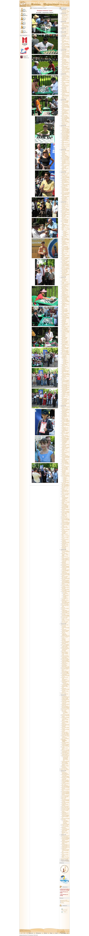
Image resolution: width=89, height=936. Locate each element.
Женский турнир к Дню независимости (65, 485)
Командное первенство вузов (65, 813)
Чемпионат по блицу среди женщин (66, 847)
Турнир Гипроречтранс (65, 732)
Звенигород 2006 (65, 796)
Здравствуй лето (65, 647)
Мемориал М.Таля (65, 295)
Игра (51, 933)
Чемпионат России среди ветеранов (65, 440)
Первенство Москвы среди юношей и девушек (65, 448)
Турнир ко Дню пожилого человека (65, 209)
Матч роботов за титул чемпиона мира (65, 222)
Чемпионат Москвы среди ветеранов (65, 264)
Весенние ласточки (65, 749)
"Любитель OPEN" (65, 71)
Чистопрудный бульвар (65, 235)
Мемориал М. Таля (65, 707)
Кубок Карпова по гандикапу (65, 540)
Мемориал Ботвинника (64, 321)
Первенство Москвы (65, 133)
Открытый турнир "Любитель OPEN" (65, 101)
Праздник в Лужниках (64, 336)
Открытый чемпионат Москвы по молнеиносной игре (65, 850)
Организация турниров (65, 901)
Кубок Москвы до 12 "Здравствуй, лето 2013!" (65, 194)
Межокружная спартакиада (64, 504)
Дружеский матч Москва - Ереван (65, 652)
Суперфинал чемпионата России (65, 415)
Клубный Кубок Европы (64, 431)
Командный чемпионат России (65, 242)
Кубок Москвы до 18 (65, 257)
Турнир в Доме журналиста (64, 665)
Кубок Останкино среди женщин (65, 342)
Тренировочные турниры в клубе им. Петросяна (65, 62)
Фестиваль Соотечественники (65, 466)
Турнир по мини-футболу (65, 632)
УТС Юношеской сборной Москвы (65, 247)
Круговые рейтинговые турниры (64, 153)
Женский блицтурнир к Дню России (65, 217)
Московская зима (65, 624)
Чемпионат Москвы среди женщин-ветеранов (65, 390)
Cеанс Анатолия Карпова (65, 495)
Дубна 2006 (64, 797)
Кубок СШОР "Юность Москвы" (65, 121)
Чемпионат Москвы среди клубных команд (65, 842)
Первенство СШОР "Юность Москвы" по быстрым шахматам (65, 131)
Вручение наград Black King (65, 287)
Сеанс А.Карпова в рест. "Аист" (65, 784)
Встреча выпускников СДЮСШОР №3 (65, 772)
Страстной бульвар (65, 231)
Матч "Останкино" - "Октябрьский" (65, 328)
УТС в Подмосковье (65, 795)
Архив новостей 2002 (65, 769)
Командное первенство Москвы (65, 274)
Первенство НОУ (65, 825)
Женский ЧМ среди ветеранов (65, 803)
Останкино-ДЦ (64, 515)
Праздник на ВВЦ (65, 672)
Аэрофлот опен (65, 270)
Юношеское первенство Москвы (65, 724)
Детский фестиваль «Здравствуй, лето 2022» (65, 23)
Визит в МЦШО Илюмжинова (64, 338)
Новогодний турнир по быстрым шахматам (65, 51)
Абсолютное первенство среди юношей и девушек (65, 815)
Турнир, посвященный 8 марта (65, 748)
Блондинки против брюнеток (65, 377)
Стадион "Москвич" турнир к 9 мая (65, 646)
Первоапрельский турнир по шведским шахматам (65, 374)
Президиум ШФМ (65, 258)
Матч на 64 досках (65, 604)
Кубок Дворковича (65, 474)
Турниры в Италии (65, 608)
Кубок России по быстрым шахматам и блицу (65, 551)
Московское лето (65, 353)
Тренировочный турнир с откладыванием (65, 103)
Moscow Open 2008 (65, 714)
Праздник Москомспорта (64, 188)
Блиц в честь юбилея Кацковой (65, 671)
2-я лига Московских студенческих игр (65, 570)
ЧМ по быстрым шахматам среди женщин (65, 722)
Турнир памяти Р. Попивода (65, 643)
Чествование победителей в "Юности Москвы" (65, 299)
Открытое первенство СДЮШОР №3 (64, 634)
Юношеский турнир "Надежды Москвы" (65, 136)
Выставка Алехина (65, 806)
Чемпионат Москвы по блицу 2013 (65, 185)
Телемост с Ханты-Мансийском (65, 460)
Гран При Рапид (65, 621)
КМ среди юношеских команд (65, 615)
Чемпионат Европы (65, 511)
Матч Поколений (65, 174)
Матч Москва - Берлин (64, 306)
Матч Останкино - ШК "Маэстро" (65, 577)
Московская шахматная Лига (65, 455)
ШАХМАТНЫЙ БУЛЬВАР (64, 357)
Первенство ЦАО (65, 658)
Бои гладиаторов (65, 30)
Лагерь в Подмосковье (64, 610)
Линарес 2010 (64, 526)
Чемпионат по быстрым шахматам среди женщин (65, 845)
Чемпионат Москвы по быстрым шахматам (65, 319)
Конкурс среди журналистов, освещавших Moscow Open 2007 (65, 758)
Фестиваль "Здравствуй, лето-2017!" (64, 88)
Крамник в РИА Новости (64, 325)
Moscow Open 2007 (65, 755)
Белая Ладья (64, 378)
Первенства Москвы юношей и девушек (65, 792)
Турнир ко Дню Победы (64, 365)
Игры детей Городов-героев (65, 112)
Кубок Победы (64, 115)
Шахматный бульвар (66, 192)
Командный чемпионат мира (65, 544)
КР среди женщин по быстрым (65, 285)
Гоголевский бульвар (65, 233)
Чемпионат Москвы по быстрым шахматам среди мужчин (65, 719)
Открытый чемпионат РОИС (65, 427)
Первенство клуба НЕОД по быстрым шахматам (66, 822)
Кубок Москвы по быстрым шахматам (65, 706)
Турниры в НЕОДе (65, 765)
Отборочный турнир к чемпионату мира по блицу (65, 393)
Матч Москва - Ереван (64, 417)
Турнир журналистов (66, 283)
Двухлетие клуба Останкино (65, 508)
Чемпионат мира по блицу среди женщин (65, 452)
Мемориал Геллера (65, 809)
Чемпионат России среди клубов (65, 657)
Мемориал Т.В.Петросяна (64, 48)
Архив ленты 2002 (64, 768)
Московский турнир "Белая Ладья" (65, 197)
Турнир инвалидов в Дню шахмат (65, 215)
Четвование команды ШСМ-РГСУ (65, 244)
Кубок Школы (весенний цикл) (65, 199)
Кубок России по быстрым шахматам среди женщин (65, 409)
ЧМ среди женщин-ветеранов (65, 743)
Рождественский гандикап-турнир (65, 419)
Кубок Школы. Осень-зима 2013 (65, 181)
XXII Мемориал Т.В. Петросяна (65, 700)
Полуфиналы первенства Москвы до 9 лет (65, 92)
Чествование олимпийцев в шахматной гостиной (64, 442)
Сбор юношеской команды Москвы (65, 506)
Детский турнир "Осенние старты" (65, 135)
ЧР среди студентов (65, 420)
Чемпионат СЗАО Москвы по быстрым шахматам (65, 77)
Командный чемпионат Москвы (65, 179)
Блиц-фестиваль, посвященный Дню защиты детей (65, 138)
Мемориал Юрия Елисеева (65, 79)
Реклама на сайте (64, 900)
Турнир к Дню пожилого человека (65, 176)
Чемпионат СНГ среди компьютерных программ (65, 679)
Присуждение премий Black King (65, 399)
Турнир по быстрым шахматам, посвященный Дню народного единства (65, 55)
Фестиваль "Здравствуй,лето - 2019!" (65, 41)
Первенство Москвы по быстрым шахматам (65, 355)
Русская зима (64, 622)
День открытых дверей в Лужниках (65, 238)
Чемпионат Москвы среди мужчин (65, 384)
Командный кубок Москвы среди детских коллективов (66, 67)
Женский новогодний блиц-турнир (65, 691)
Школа (45, 933)
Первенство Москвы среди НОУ (65, 662)
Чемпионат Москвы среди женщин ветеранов (65, 649)
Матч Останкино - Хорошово (65, 470)
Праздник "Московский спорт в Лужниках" (65, 162)
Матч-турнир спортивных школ (65, 219)
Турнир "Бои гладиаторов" (64, 90)
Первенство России (65, 493)
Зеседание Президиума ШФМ (65, 438)
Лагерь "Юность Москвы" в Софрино (65, 436)
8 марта (63, 379)
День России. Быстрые (64, 340)
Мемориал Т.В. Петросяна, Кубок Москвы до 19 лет (65, 26)
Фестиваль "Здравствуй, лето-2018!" (64, 60)
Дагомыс (63, 607)
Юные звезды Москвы (64, 254)
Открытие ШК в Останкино (64, 664)
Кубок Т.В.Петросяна (64, 308)
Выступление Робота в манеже (65, 461)
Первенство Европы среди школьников (65, 249)
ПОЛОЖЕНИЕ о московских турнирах (65, 532)
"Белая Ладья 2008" (65, 666)
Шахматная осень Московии (65, 207)
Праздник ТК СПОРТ (65, 808)
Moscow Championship (65, 683)
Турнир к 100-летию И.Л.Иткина (65, 327)
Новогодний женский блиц (64, 414)
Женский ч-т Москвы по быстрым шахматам (65, 778)
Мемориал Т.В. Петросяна (64, 20)
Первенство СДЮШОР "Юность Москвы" (65, 225)
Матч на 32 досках (65, 352)
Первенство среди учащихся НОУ (65, 754)
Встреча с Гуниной (65, 432)
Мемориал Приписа (65, 835)
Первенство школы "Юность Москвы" (65, 189)
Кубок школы (64, 211)
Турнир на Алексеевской (64, 572)
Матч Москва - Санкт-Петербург (65, 315)
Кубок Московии (65, 186)
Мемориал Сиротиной (64, 548)
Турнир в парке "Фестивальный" (65, 468)
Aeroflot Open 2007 (65, 752)
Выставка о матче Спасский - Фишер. (65, 733)
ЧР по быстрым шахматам (65, 367)
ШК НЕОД (63, 819)
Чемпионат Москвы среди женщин (65, 388)
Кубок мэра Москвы (65, 158)
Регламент (65, 592)
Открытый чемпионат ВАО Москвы (65, 292)
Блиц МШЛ (64, 280)
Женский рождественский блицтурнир (65, 546)
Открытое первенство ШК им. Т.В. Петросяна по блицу (65, 96)
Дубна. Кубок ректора (64, 831)
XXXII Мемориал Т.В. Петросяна (65, 72)
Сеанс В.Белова (65, 220)
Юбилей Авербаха (65, 267)
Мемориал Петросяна (64, 563)
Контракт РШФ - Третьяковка (65, 263)
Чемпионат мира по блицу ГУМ (65, 705)
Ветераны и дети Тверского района (65, 351)
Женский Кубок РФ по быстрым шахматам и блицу (65, 775)
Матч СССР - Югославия (64, 710)
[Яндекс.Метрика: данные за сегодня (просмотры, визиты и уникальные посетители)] (64, 909)
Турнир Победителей (64, 489)
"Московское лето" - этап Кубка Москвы (65, 160)
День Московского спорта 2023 (65, 18)
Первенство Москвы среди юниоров (65, 558)
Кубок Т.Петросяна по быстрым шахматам (65, 166)
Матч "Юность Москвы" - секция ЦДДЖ (65, 554)
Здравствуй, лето (65, 807)
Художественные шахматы (65, 805)
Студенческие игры (65, 746)
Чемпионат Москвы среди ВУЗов (65, 674)
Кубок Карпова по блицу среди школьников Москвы (65, 601)
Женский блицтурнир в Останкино (64, 279)
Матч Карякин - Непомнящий (64, 401)
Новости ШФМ (63, 692)
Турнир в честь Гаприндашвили (65, 310)
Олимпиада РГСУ (65, 655)
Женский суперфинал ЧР (65, 323)
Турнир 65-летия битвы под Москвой (65, 780)
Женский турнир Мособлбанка (65, 272)
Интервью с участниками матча (65, 712)
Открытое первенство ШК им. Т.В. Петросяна (65, 85)
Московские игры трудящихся (65, 294)
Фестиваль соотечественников (65, 641)
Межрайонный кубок (65, 818)
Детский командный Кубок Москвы (65, 269)
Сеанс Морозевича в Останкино (65, 590)
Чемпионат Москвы (65, 261)
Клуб (56, 933)
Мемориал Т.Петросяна (64, 767)
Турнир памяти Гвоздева (64, 260)
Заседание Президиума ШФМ (65, 347)
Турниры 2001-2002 (64, 858)
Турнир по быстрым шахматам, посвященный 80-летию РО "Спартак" (65, 128)
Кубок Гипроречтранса (65, 521)
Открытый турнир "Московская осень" (65, 106)
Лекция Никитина (65, 462)
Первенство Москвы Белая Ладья (65, 513)
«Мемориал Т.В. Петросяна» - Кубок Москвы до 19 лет (65, 11)
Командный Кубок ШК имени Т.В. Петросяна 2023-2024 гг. (65, 15)
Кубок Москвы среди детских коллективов (66, 47)
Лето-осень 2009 (65, 584)
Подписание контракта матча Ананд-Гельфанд (65, 289)
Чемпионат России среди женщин (65, 424)
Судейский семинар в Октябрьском (65, 297)
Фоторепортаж (65, 826)
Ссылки (62, 902)
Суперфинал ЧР (65, 329)
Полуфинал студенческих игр (65, 429)
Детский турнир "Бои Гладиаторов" (65, 117)
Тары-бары (63, 933)
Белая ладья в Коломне (64, 334)
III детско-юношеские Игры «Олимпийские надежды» (65, 498)
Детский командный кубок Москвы (65, 119)
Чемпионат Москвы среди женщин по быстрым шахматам (65, 581)
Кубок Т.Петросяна (65, 210)
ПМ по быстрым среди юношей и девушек (65, 764)
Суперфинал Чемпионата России (65, 696)
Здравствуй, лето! (65, 490)
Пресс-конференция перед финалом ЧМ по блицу (66, 457)
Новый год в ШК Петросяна (65, 203)
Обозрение (38, 933)
